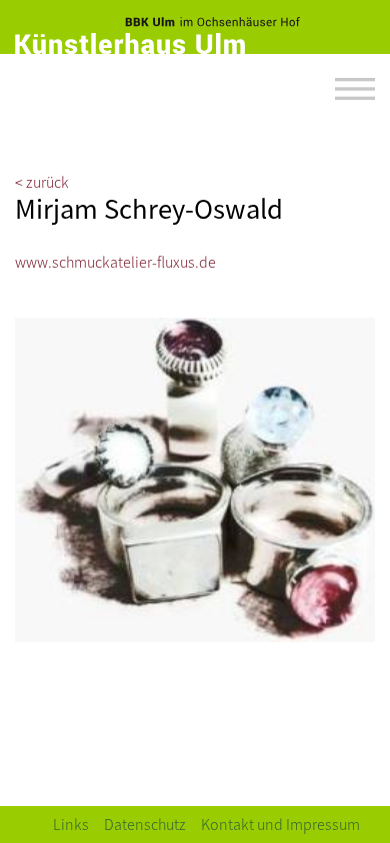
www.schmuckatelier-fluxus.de (115, 261)
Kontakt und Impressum (280, 823)
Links (71, 823)
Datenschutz (145, 823)
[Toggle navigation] (355, 89)
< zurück (42, 181)
